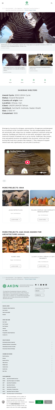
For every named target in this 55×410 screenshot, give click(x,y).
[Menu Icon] (3, 3)
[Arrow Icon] (53, 63)
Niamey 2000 (15, 256)
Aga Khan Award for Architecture (14, 10)
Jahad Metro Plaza (16, 210)
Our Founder (5, 324)
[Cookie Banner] (27, 402)
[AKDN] (27, 3)
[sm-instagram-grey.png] (41, 285)
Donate (4, 314)
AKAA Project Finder (30, 10)
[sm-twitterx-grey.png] (39, 285)
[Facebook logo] (36, 285)
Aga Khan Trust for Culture (31, 8)
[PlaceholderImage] (15, 198)
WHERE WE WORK (7, 354)
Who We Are (6, 319)
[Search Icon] (51, 3)
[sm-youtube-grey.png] (44, 285)
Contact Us (5, 334)
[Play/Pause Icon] (27, 162)
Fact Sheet (5, 330)
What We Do (6, 340)
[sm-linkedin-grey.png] (46, 285)
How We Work (9, 8)
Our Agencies (7, 376)
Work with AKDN (6, 312)
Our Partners (5, 326)
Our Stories (5, 310)
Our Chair (5, 322)
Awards (4, 328)
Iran (4, 180)
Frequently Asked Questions (9, 308)
